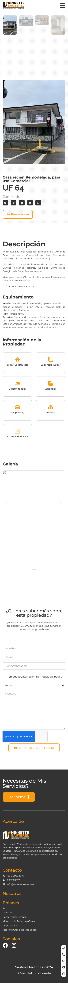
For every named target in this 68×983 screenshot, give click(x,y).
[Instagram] (63, 973)
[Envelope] (63, 961)
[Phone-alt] (63, 954)
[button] (5, 203)
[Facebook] (63, 967)
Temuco (50, 412)
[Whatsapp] (63, 948)
